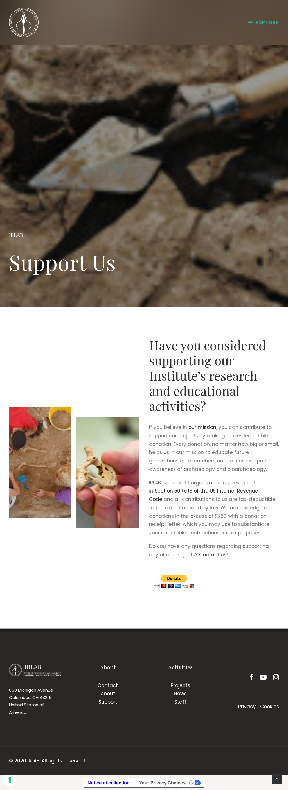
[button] (251, 678)
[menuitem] (263, 22)
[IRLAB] (24, 22)
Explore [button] (267, 22)
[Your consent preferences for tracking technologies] (9, 780)
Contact (108, 685)
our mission (202, 427)
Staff (180, 702)
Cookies (269, 706)
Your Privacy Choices (162, 783)
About (108, 693)
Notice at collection (108, 783)
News (180, 693)
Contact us (212, 554)
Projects (180, 685)
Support (107, 702)
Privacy (247, 706)
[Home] (35, 670)
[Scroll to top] (277, 778)
